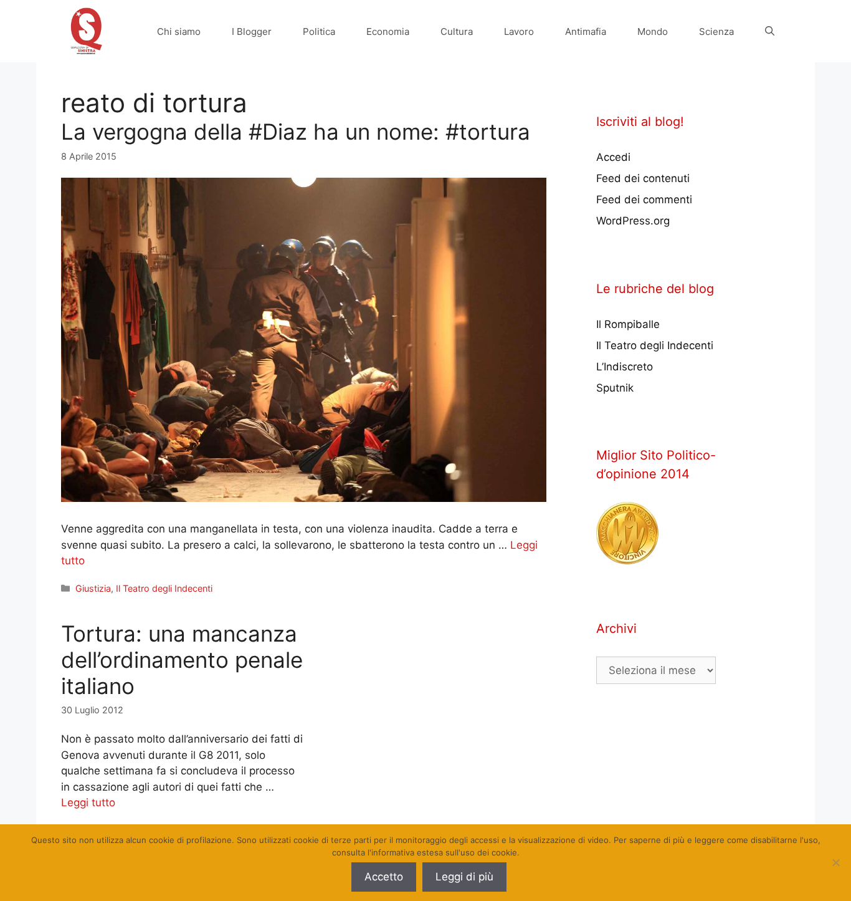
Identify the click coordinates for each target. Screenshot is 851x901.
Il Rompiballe (628, 324)
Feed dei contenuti (643, 178)
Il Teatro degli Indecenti (164, 588)
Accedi (613, 157)
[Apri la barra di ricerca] (769, 31)
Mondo (652, 31)
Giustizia (93, 588)
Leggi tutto (88, 802)
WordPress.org (633, 220)
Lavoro (519, 31)
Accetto (383, 876)
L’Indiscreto (624, 366)
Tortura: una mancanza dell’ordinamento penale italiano (182, 659)
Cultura (456, 31)
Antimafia (585, 31)
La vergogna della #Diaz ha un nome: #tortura (295, 131)
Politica (319, 31)
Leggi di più (464, 876)
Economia (387, 31)
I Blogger (252, 31)
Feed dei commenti (644, 199)
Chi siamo (179, 31)
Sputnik (615, 388)
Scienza (716, 31)
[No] (835, 862)
